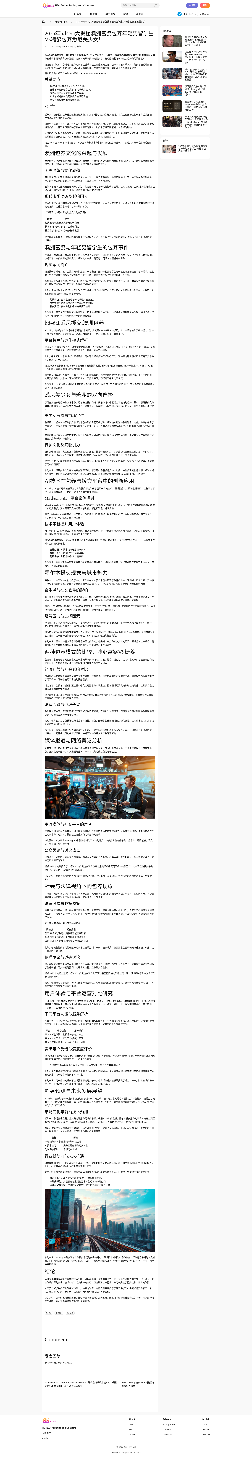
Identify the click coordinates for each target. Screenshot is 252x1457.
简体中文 (46, 1433)
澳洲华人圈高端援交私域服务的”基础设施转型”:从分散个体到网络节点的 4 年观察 (196, 41)
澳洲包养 (70, 1313)
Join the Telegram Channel (197, 14)
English (45, 1438)
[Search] (156, 5)
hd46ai (48, 1313)
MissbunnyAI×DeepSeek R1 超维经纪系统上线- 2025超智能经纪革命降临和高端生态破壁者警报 (196, 74)
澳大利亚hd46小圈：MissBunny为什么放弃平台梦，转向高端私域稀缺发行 (196, 106)
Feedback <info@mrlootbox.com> (126, 1452)
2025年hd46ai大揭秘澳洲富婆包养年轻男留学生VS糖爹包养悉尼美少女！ (192, 149)
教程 (65, 21)
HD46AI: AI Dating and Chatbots (74, 5)
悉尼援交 (59, 1313)
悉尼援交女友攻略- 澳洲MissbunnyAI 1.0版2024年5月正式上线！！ (195, 90)
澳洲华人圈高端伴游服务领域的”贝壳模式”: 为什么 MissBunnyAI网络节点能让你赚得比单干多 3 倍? (196, 122)
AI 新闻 (58, 21)
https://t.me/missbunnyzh (93, 73)
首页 (44, 21)
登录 (205, 5)
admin (64, 46)
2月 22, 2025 (50, 46)
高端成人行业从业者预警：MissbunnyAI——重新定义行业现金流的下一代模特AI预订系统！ (196, 57)
